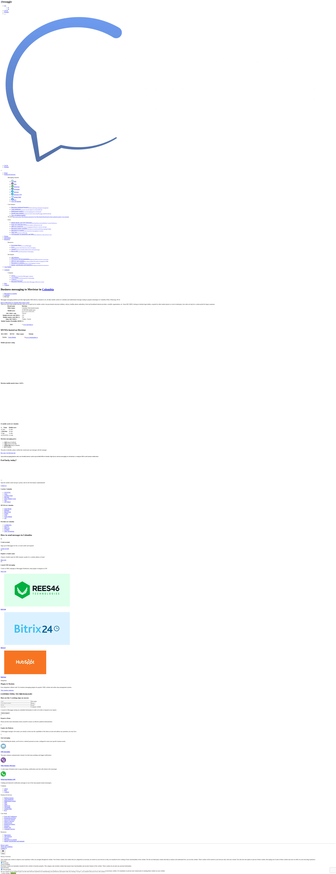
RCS (14, 200)
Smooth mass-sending (31, 213)
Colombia (48, 289)
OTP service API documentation (29, 259)
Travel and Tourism (9, 819)
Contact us (4, 485)
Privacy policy (5, 845)
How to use (22, 251)
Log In (6, 10)
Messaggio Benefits (27, 281)
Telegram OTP (17, 194)
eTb (5, 518)
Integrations (7, 238)
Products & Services (9, 174)
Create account (5, 548)
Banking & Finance (9, 824)
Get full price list (10, 453)
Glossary (25, 249)
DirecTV (6, 526)
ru (8, 7)
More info (3, 560)
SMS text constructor (29, 226)
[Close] (1, 170)
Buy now (3, 453)
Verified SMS (17, 197)
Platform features (9, 798)
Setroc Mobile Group (10, 499)
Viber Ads (19, 232)
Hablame (6, 510)
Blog (5, 283)
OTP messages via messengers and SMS (31, 234)
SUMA (6, 513)
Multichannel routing (26, 211)
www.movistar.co (28, 324)
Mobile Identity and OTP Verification (34, 222)
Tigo (5, 500)
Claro (5, 494)
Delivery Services (9, 821)
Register (6, 12)
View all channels (16, 201)
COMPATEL (8, 525)
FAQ (23, 247)
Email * (33, 705)
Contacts (17, 279)
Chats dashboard (26, 209)
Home (6, 173)
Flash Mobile (7, 509)
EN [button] (5, 6)
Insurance (7, 826)
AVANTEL (7, 492)
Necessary (5, 863)
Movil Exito (7, 512)
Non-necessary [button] (5, 867)
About (22, 276)
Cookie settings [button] (5, 873)
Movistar (6, 497)
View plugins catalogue (7, 690)
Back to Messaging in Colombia (10, 302)
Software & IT (8, 822)
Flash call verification (26, 224)
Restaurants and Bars (10, 818)
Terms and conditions (7, 846)
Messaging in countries (27, 230)
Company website (36, 707)
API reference (15, 257)
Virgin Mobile (12, 337)
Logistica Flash (8, 495)
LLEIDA (6, 530)
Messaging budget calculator (31, 228)
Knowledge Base (21, 245)
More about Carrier (24, 302)
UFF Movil (7, 502)
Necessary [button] (3, 861)
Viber (15, 184)
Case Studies (7, 267)
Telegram (16, 192)
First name (34, 701)
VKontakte (16, 189)
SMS (14, 181)
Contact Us (4, 848)
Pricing (6, 236)
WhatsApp (16, 187)
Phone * (33, 703)
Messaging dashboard (29, 207)
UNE (5, 515)
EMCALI (7, 528)
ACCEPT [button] (13, 873)
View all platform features (18, 215)
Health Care (7, 827)
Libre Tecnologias (9, 531)
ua (8, 9)
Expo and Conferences (10, 816)
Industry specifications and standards (30, 265)
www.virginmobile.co (32, 337)
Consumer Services (9, 829)
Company (7, 270)
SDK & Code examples (29, 261)
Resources (7, 239)
